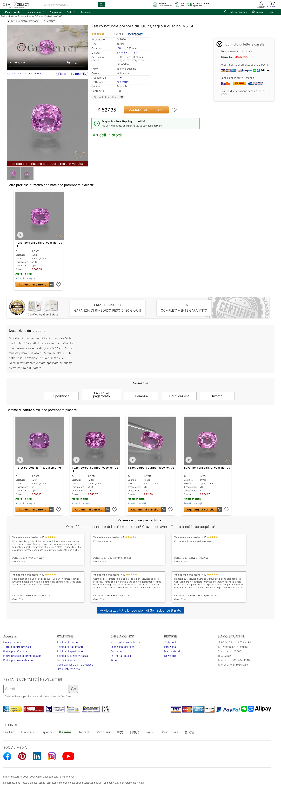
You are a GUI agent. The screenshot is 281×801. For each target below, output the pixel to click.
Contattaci (116, 651)
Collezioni (170, 642)
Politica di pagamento (70, 646)
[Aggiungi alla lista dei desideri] (174, 109)
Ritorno (217, 396)
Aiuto (71, 11)
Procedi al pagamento (101, 394)
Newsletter (170, 655)
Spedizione (61, 396)
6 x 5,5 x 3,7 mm (127, 52)
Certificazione (179, 396)
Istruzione (86, 12)
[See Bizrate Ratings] (135, 34)
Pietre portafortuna (15, 651)
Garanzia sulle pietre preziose (75, 664)
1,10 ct (121, 48)
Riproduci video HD (72, 74)
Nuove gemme (12, 642)
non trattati (123, 81)
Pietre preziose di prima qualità (22, 655)
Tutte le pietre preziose (17, 646)
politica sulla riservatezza (72, 655)
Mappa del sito (173, 651)
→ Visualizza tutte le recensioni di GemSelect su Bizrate (140, 610)
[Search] (101, 4)
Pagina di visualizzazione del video (24, 73)
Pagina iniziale (12, 12)
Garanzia (141, 396)
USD (272, 12)
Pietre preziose (35, 11)
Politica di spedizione (70, 651)
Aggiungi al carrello (146, 110)
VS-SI (120, 77)
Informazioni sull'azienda (125, 642)
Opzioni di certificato (106, 97)
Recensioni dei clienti (123, 646)
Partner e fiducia (120, 655)
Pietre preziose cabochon (18, 660)
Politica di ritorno (67, 642)
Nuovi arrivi (55, 12)
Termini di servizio (68, 660)
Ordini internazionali (69, 669)
